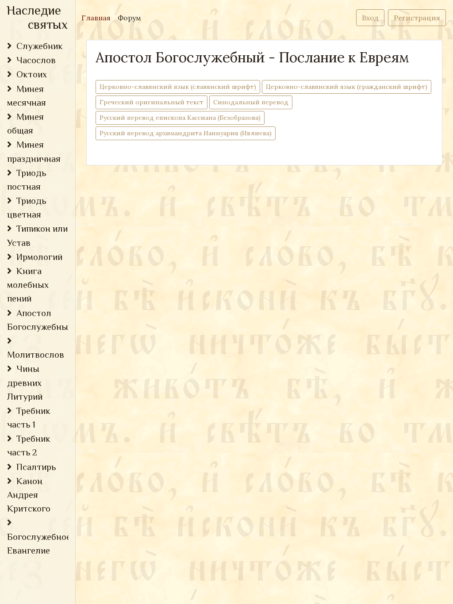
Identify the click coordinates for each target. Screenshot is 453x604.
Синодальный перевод (250, 102)
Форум (129, 17)
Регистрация (417, 17)
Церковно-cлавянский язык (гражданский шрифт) (346, 87)
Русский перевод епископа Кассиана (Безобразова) (180, 118)
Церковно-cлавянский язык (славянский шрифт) (178, 87)
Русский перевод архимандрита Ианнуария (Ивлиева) (186, 133)
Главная (97, 17)
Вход (370, 17)
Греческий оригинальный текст (151, 102)
